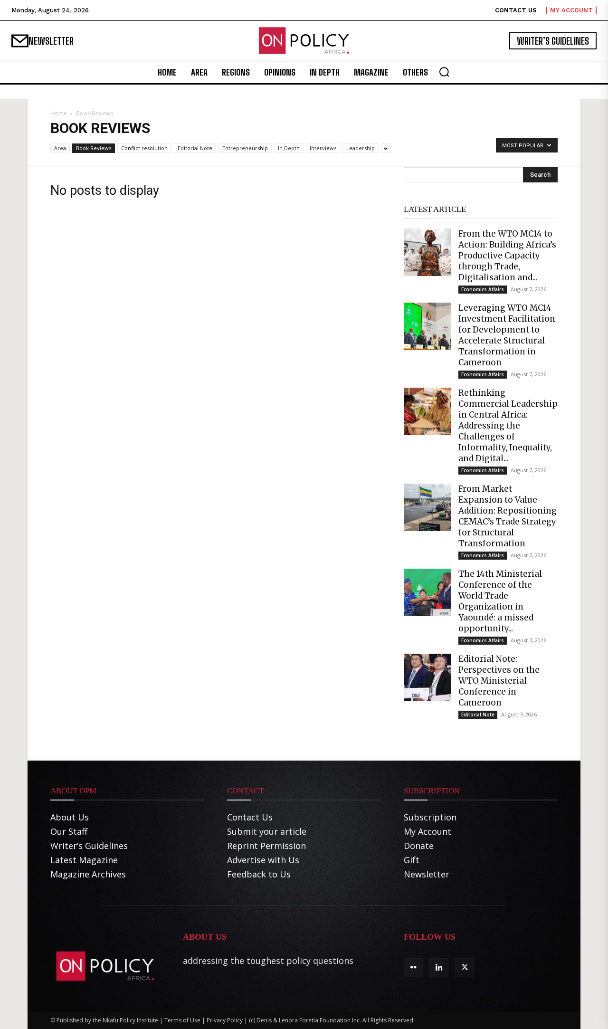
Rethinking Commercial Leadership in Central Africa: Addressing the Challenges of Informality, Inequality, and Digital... (508, 426)
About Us (69, 817)
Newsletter (426, 874)
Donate (419, 845)
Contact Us (250, 817)
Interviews (323, 148)
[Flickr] (413, 967)
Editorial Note (195, 148)
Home (58, 113)
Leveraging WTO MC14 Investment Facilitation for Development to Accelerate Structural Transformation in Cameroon (506, 335)
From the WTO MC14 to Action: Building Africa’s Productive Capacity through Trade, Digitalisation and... (507, 256)
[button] (444, 71)
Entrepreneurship (245, 148)
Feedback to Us (259, 874)
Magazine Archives (88, 874)
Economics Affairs (482, 289)
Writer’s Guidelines (89, 845)
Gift (411, 860)
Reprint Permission (266, 845)
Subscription (430, 817)
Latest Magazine (84, 860)
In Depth (289, 148)
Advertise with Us (263, 860)
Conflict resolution (144, 148)
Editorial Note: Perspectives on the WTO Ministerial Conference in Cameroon (499, 681)
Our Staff (68, 831)
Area (60, 148)
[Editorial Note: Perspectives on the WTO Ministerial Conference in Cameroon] (427, 677)
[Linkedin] (438, 967)
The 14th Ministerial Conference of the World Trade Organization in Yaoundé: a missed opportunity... (500, 601)
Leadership (360, 148)
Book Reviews (93, 148)
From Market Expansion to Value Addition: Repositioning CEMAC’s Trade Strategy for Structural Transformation (507, 516)
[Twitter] (464, 967)
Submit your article (266, 831)
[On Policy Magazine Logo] (304, 41)
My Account (427, 831)
